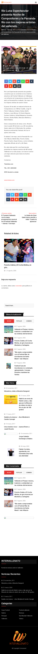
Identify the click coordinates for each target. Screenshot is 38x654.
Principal (4, 616)
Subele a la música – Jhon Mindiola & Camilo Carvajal (17, 599)
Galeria (3, 613)
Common (29, 321)
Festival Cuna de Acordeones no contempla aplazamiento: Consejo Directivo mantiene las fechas (23, 370)
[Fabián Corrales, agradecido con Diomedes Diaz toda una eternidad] (11, 452)
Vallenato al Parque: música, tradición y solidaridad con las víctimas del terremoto (24, 331)
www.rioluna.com (9, 180)
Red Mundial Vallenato (25, 616)
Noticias (9, 30)
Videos (21, 618)
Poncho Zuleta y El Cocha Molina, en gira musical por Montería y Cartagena (23, 343)
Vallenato (4, 618)
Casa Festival (5, 610)
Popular (19, 321)
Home (4, 30)
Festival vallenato (24, 610)
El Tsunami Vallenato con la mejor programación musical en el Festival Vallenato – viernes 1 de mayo (9, 219)
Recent (9, 321)
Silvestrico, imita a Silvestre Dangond (16, 391)
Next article (32, 213)
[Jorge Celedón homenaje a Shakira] (11, 438)
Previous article (7, 213)
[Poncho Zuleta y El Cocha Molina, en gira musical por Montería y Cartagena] (8, 340)
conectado (18, 286)
